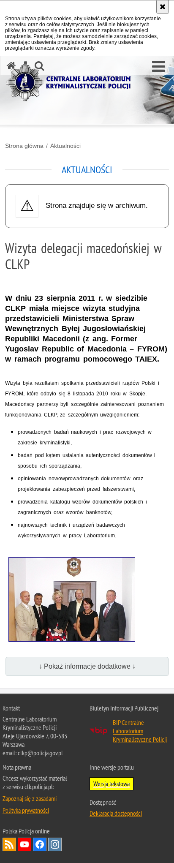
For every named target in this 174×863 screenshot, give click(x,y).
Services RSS (9, 844)
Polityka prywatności (26, 810)
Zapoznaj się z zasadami (30, 798)
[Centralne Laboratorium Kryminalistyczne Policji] (71, 83)
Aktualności (65, 145)
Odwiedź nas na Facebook (39, 844)
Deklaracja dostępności (116, 813)
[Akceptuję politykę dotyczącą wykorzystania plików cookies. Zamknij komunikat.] (162, 7)
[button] (158, 67)
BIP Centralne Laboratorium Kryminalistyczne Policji (140, 730)
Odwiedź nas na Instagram (55, 844)
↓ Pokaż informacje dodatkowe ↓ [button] (87, 666)
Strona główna (24, 145)
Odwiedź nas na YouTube (24, 844)
